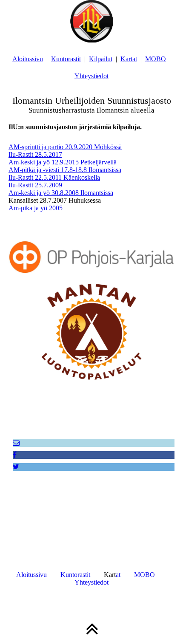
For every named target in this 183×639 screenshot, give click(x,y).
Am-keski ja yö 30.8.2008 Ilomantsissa (61, 192)
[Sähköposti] (16, 443)
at (118, 574)
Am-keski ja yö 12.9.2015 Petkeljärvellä (63, 162)
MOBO (155, 58)
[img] (91, 21)
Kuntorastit (66, 58)
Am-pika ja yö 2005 (36, 208)
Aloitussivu (27, 58)
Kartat (128, 58)
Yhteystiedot (91, 75)
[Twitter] (16, 466)
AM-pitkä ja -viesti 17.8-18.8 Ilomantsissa (65, 169)
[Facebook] (15, 454)
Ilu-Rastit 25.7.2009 (35, 185)
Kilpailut (100, 58)
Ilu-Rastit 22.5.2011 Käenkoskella (54, 177)
